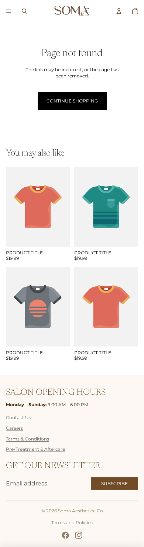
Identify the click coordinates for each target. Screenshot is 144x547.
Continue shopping (72, 101)
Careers (14, 428)
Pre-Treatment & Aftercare (35, 449)
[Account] (119, 11)
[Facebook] (65, 535)
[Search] (24, 11)
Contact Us (18, 417)
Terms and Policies (72, 522)
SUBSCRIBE (114, 483)
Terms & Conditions (27, 439)
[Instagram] (78, 535)
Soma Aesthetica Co (80, 510)
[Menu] (8, 11)
